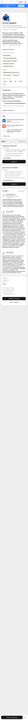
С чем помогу (5, 280)
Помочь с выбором (14, 302)
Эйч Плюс (21, 5)
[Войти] (25, 2)
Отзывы (4, 284)
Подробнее (14, 161)
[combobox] (23, 141)
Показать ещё (6, 136)
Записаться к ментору (11, 717)
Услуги (3, 282)
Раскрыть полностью (8, 49)
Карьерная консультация (12, 196)
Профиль (4, 278)
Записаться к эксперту (14, 298)
